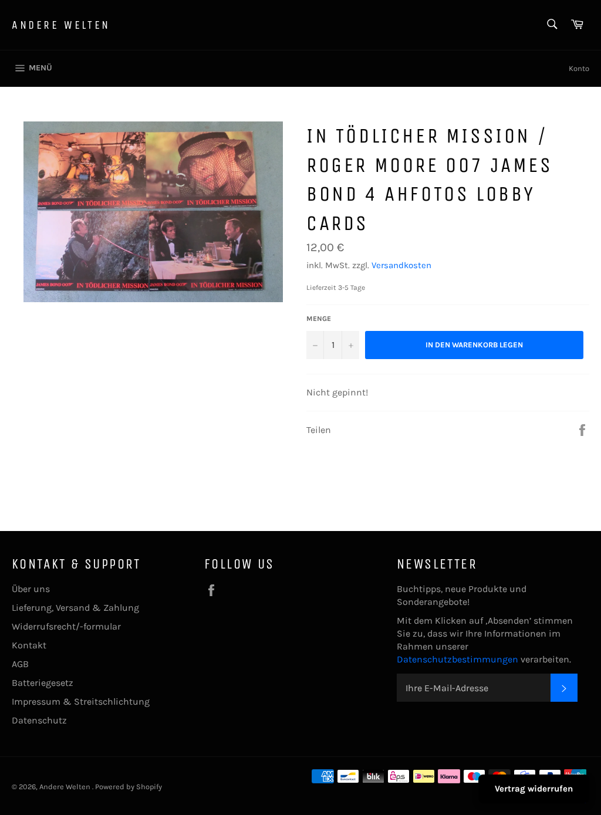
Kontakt (29, 645)
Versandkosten (401, 265)
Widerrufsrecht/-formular (66, 626)
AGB (20, 663)
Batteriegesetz (42, 682)
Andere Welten (61, 25)
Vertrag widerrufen (534, 788)
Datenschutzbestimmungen (459, 659)
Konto (579, 68)
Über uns (31, 588)
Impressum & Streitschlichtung (81, 701)
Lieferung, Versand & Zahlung (75, 607)
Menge (318, 318)
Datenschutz (39, 720)
